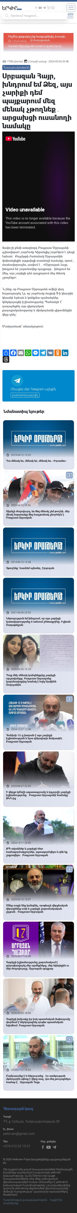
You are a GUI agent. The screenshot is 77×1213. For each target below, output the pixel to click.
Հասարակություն (16, 67)
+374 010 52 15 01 (16, 1146)
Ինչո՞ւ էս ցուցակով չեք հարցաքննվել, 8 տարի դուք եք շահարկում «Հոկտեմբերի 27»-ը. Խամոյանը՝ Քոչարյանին (36, 36)
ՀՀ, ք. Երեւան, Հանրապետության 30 (31, 1121)
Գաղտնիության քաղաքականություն (25, 1200)
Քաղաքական (41, 40)
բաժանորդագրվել (25, 395)
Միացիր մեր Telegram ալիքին (33, 389)
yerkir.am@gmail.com (19, 1134)
